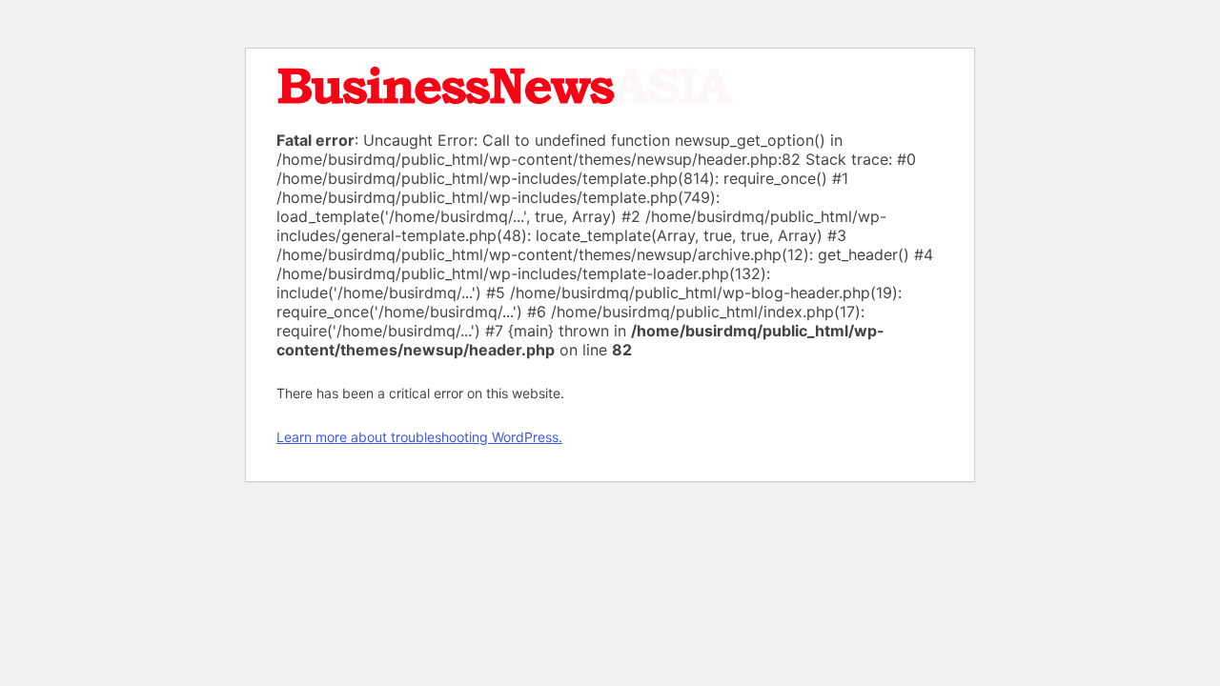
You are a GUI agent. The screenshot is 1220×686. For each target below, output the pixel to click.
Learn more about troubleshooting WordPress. (419, 437)
